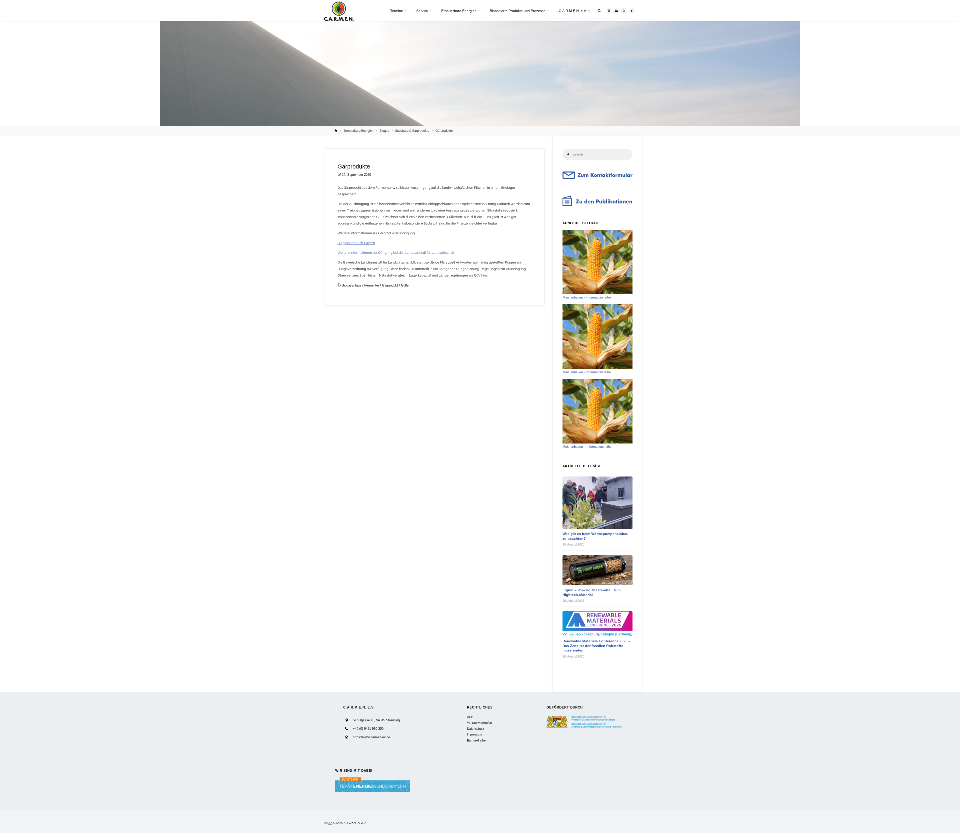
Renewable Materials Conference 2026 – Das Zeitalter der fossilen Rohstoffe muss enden (596, 645)
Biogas (384, 130)
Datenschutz (475, 728)
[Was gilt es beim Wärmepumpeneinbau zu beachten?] (597, 502)
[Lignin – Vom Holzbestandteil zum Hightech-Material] (597, 570)
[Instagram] (609, 11)
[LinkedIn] (617, 11)
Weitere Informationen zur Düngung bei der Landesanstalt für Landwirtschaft (396, 252)
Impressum (474, 734)
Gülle (404, 285)
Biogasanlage (351, 285)
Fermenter (371, 285)
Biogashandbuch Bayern (356, 243)
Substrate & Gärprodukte (412, 130)
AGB (470, 716)
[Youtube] (624, 11)
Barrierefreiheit (477, 740)
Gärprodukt (390, 285)
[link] (599, 11)
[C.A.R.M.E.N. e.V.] (339, 11)
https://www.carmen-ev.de (371, 737)
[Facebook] (631, 11)
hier (484, 275)
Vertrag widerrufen (479, 722)
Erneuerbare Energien (359, 130)
